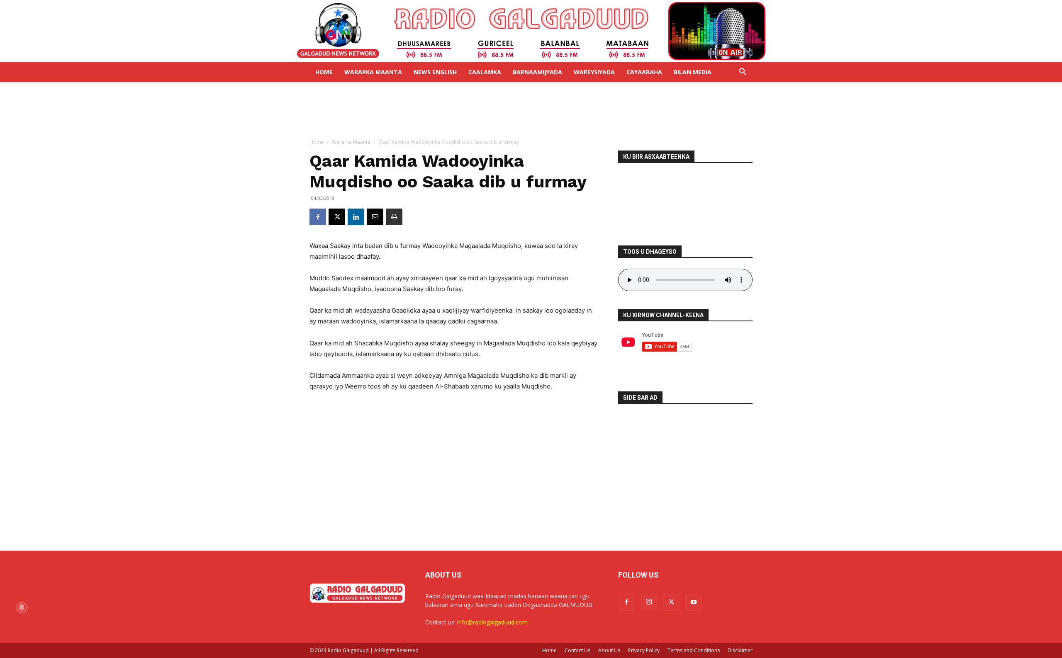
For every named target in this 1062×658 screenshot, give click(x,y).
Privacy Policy (644, 650)
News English (435, 72)
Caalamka (484, 72)
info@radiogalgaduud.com (492, 622)
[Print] (394, 217)
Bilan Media (692, 72)
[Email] (375, 217)
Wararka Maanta (373, 72)
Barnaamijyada (537, 72)
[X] (337, 217)
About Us (609, 650)
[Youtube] (693, 602)
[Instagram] (649, 602)
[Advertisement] (531, 110)
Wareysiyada (594, 72)
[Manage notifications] (21, 607)
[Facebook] (317, 217)
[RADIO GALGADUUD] (531, 31)
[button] (743, 73)
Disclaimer (740, 650)
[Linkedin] (356, 217)
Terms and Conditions (693, 650)
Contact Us (577, 650)
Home (324, 72)
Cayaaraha (644, 72)
